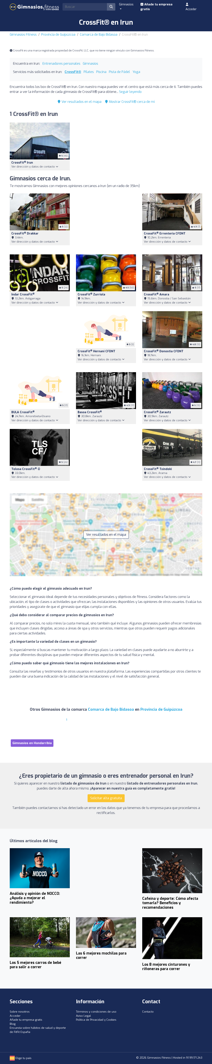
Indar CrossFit (23, 294)
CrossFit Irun (22, 163)
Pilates (89, 72)
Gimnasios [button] (126, 4)
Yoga (136, 72)
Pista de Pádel (119, 72)
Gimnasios (90, 63)
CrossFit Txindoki (158, 469)
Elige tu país (23, 1058)
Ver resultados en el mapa (81, 102)
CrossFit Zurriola (91, 294)
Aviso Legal (83, 1016)
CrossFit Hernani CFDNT (96, 351)
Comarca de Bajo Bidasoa (98, 34)
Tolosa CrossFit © (25, 469)
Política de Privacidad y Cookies (96, 1019)
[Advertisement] (106, 221)
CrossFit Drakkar (25, 234)
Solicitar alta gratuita (106, 798)
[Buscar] (111, 7)
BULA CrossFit (23, 412)
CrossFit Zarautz (157, 412)
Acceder (191, 9)
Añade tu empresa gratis (156, 6)
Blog (13, 1024)
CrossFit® (73, 72)
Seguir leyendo (130, 92)
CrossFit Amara (156, 294)
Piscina (101, 72)
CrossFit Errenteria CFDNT (165, 234)
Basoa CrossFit (90, 412)
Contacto (148, 1011)
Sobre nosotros (20, 1011)
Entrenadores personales (61, 63)
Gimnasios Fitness (23, 34)
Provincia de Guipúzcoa (58, 34)
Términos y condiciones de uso (96, 1011)
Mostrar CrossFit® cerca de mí (131, 102)
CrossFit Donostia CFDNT (163, 351)
